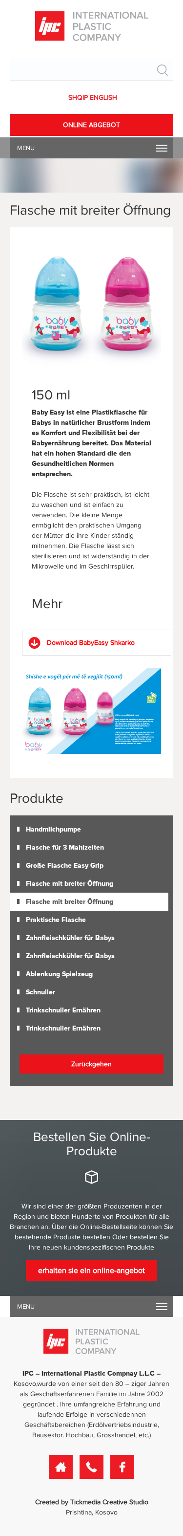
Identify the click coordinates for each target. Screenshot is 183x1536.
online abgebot (91, 125)
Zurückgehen (91, 1064)
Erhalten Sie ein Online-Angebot (91, 1270)
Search (162, 70)
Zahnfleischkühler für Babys (70, 938)
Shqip (79, 97)
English (103, 97)
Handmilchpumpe (53, 829)
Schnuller (40, 992)
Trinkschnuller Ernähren (63, 1010)
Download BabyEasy (91, 642)
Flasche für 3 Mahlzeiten (65, 847)
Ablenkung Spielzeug (59, 974)
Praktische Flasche (56, 920)
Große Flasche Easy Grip (64, 865)
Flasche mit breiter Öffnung (69, 883)
